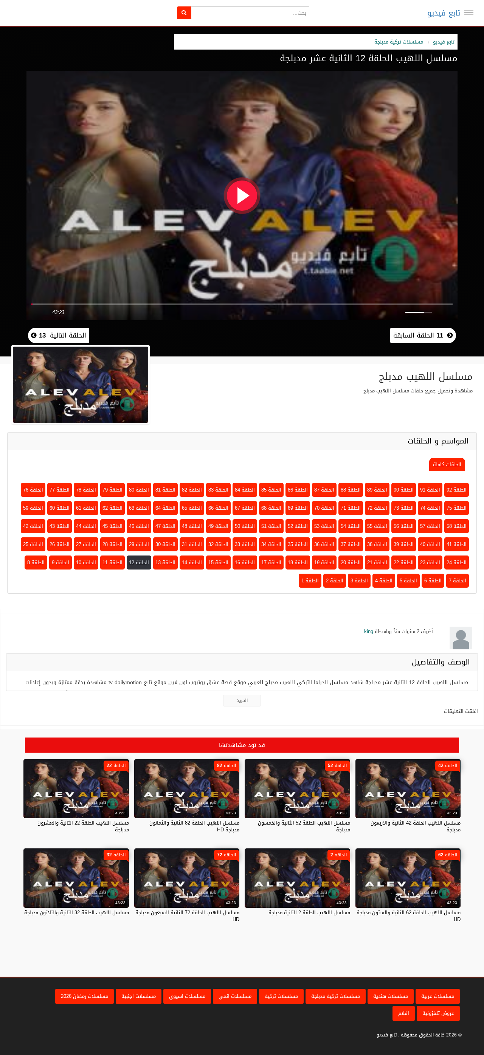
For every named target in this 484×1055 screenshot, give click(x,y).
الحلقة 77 (60, 490)
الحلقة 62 (112, 508)
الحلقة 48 (192, 526)
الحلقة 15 (218, 562)
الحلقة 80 (139, 490)
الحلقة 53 (324, 526)
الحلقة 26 (60, 544)
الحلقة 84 (245, 490)
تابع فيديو (443, 13)
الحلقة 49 (218, 526)
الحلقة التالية (61, 335)
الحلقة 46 (139, 526)
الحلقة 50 (245, 526)
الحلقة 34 (271, 544)
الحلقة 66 (218, 508)
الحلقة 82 (192, 490)
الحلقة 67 (245, 508)
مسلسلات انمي (235, 996)
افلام (403, 1013)
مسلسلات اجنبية (138, 996)
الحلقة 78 (86, 490)
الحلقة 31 (192, 544)
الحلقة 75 (457, 508)
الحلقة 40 (430, 544)
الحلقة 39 (404, 544)
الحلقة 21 (377, 562)
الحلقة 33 (245, 544)
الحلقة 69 (298, 508)
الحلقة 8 (36, 562)
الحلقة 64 (165, 508)
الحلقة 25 (33, 544)
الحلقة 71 (351, 508)
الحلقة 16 (245, 562)
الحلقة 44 (86, 526)
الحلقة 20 (351, 562)
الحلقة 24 (457, 562)
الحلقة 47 (165, 526)
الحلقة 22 (404, 562)
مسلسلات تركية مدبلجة (398, 42)
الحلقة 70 (324, 508)
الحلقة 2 (334, 580)
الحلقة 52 (298, 526)
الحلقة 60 (60, 508)
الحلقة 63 (139, 508)
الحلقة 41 (457, 544)
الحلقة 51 (271, 526)
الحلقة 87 (324, 490)
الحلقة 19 (324, 562)
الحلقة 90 (404, 490)
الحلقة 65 (192, 508)
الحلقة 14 (192, 562)
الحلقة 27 (86, 544)
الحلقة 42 (33, 526)
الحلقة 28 (112, 544)
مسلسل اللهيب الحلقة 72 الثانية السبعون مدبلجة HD (187, 916)
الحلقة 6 (433, 580)
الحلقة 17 (271, 562)
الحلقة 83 (218, 490)
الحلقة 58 (457, 526)
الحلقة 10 (86, 562)
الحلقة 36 (324, 544)
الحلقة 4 (383, 580)
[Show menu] (469, 12)
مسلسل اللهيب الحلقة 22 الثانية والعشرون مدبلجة (83, 826)
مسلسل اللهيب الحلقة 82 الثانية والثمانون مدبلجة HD (194, 826)
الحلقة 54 (351, 526)
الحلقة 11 (112, 562)
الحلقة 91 (430, 490)
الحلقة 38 (377, 544)
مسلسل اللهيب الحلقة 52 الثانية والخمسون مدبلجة (304, 826)
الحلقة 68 (271, 508)
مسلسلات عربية (437, 996)
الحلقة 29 (139, 544)
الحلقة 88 (351, 490)
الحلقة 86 (298, 490)
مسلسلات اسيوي (187, 996)
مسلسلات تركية (281, 996)
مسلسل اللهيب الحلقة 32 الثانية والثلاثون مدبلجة (76, 912)
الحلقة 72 (377, 508)
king (368, 631)
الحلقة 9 (60, 562)
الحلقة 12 (139, 562)
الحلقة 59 (33, 508)
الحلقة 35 (298, 544)
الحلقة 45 (112, 526)
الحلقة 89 (377, 490)
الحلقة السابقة (418, 335)
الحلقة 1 (310, 580)
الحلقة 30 (165, 544)
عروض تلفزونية (438, 1013)
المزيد (242, 700)
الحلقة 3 (359, 580)
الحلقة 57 (430, 526)
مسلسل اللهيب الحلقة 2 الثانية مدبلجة (309, 912)
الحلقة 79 (112, 490)
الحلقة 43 (60, 526)
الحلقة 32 (218, 544)
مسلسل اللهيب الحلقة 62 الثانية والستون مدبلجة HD (409, 916)
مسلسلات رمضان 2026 (84, 996)
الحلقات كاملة (447, 464)
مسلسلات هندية (390, 996)
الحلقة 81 (165, 490)
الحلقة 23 (430, 562)
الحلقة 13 (165, 562)
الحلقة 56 (404, 526)
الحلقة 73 (404, 508)
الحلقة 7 (457, 580)
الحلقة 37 (351, 544)
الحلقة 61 (86, 508)
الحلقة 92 (457, 490)
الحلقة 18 (298, 562)
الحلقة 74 (430, 508)
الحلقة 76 (33, 490)
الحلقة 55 (377, 526)
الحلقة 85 (271, 490)
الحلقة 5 (408, 580)
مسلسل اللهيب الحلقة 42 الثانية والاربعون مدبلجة (416, 826)
